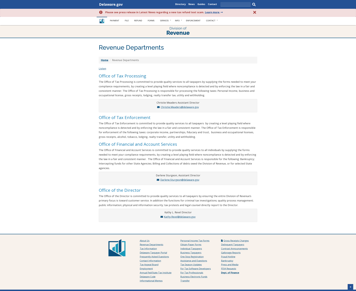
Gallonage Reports (231, 252)
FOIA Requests (228, 268)
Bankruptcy (227, 260)
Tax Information (148, 248)
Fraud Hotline (228, 256)
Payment (114, 20)
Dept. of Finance (230, 272)
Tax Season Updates (191, 264)
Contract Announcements (234, 248)
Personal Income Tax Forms (194, 240)
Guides (201, 5)
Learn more (214, 12)
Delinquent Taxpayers (232, 244)
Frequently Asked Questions (154, 256)
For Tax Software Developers (195, 268)
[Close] (254, 12)
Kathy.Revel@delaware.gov (180, 216)
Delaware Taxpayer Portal (153, 252)
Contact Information (150, 260)
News (191, 5)
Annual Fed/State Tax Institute (155, 272)
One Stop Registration (192, 256)
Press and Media (229, 264)
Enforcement (193, 20)
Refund (138, 20)
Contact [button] (210, 20)
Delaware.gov (111, 4)
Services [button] (164, 20)
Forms (151, 20)
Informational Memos (151, 280)
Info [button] (177, 20)
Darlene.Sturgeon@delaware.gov (179, 179)
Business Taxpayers (190, 252)
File (127, 20)
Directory (180, 5)
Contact (212, 5)
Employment (146, 268)
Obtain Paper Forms (190, 244)
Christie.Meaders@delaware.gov (180, 107)
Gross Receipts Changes (236, 240)
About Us (144, 240)
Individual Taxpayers (191, 248)
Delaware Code (147, 276)
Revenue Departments (151, 244)
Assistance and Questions (193, 260)
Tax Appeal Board (149, 264)
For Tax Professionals (191, 272)
